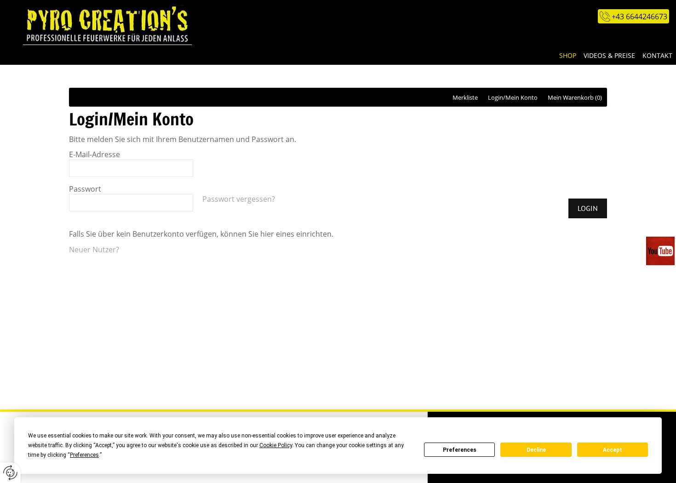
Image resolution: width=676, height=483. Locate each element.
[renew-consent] (10, 472)
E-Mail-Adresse (94, 154)
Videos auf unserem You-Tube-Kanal (661, 251)
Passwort (85, 189)
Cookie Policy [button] (275, 445)
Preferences (459, 450)
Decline (536, 450)
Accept (612, 450)
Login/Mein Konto (513, 97)
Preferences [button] (84, 455)
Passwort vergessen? (238, 199)
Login (588, 208)
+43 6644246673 (639, 16)
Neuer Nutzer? (94, 249)
